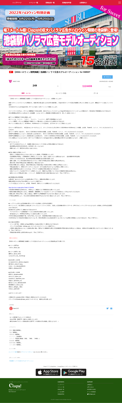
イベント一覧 (33, 2)
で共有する (108, 77)
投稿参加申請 (66, 2)
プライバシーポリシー (27, 352)
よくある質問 (61, 391)
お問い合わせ (90, 387)
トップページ (61, 384)
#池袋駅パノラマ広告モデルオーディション (21, 361)
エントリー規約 (13, 352)
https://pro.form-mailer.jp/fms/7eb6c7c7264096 (21, 187)
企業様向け (83, 2)
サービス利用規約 (91, 391)
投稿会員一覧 (50, 2)
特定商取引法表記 (91, 389)
